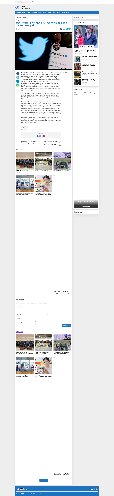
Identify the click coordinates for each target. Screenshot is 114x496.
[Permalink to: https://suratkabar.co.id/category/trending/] (97, 22)
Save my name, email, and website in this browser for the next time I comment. (38, 322)
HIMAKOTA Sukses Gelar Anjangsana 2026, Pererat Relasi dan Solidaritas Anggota (24, 171)
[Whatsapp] (69, 29)
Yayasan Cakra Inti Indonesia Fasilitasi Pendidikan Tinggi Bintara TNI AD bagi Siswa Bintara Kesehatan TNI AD (61, 171)
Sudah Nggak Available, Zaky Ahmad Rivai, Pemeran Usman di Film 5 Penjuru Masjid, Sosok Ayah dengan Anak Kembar (89, 72)
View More (43, 480)
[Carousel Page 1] (83, 206)
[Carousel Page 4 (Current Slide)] (89, 206)
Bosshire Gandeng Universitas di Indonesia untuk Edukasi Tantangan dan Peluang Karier (24, 193)
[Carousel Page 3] (87, 206)
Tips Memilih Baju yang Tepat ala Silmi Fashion (89, 57)
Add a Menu (34, 2)
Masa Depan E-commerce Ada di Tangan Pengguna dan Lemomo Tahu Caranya (43, 193)
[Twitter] (41, 136)
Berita (17, 29)
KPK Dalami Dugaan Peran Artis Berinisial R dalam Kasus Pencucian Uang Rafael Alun (89, 80)
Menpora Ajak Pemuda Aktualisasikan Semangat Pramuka (88, 64)
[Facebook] (38, 136)
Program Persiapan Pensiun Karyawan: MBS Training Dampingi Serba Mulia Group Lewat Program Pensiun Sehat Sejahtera (42, 171)
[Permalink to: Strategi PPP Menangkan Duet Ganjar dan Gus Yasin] (86, 150)
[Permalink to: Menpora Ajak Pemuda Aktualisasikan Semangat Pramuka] (77, 66)
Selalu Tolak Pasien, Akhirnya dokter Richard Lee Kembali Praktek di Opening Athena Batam (85, 51)
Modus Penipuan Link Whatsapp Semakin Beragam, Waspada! (29, 141)
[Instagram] (44, 136)
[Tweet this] (64, 29)
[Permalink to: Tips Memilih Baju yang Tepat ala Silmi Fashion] (77, 59)
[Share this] (61, 29)
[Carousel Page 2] (85, 206)
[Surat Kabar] (23, 7)
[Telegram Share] (67, 29)
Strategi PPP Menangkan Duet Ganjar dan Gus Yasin (85, 202)
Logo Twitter (20, 20)
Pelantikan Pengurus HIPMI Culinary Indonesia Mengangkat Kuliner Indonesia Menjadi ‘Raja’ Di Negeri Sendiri (52, 142)
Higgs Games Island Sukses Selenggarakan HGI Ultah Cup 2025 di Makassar (61, 292)
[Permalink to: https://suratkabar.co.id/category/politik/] (97, 89)
